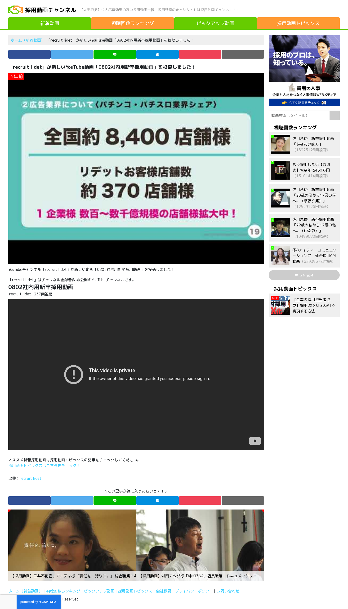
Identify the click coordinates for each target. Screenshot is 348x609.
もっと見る (304, 275)
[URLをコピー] (243, 54)
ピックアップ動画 (99, 591)
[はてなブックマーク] (157, 54)
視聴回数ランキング (63, 591)
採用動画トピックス (135, 591)
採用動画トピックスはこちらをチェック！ (44, 465)
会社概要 (163, 591)
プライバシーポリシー (194, 591)
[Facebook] (29, 54)
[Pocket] (200, 54)
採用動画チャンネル (50, 10)
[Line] (115, 54)
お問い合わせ (228, 591)
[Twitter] (72, 54)
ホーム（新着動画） (28, 40)
